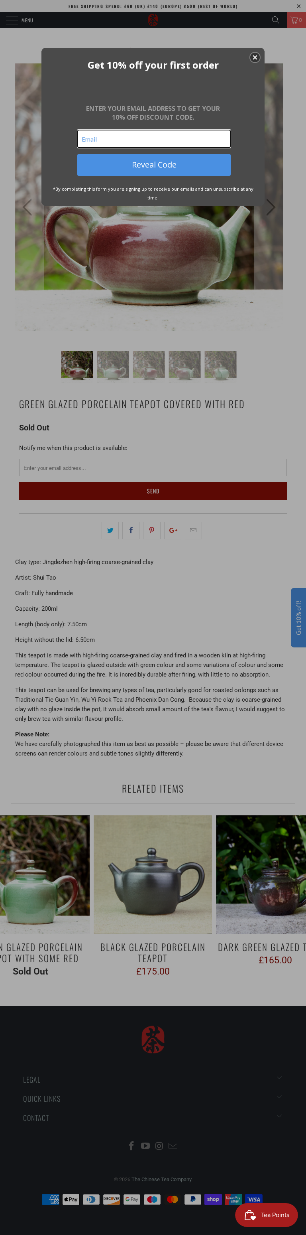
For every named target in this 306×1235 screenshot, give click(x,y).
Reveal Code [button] (154, 164)
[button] (255, 57)
